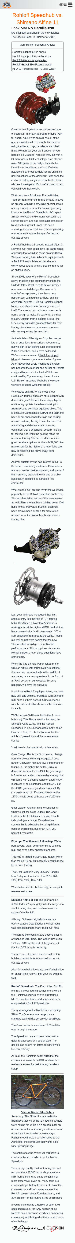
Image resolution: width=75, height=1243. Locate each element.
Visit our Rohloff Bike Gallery (37, 1112)
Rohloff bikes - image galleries (29, 60)
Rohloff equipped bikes (25, 52)
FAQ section (43, 1208)
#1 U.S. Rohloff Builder (25, 68)
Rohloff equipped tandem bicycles (31, 56)
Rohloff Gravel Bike (23, 64)
